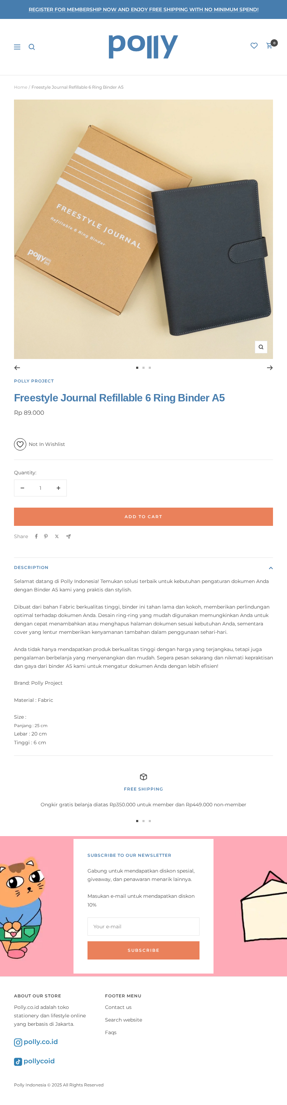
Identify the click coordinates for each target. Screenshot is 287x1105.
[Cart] (269, 47)
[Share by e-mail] (68, 536)
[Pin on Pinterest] (46, 536)
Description (31, 567)
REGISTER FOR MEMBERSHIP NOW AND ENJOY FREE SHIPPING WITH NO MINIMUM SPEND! (144, 9)
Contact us (118, 1007)
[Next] (270, 367)
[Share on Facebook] (36, 536)
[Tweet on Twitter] (57, 536)
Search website (123, 1020)
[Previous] (17, 367)
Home (20, 87)
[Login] (254, 47)
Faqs (111, 1032)
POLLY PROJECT (34, 381)
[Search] (32, 47)
